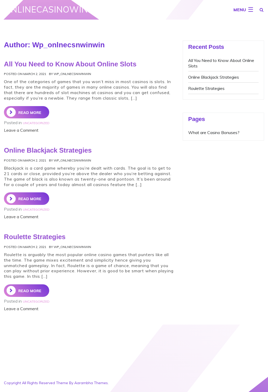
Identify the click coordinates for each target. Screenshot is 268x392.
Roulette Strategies (206, 88)
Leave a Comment (21, 130)
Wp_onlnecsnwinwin (72, 74)
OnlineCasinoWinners (57, 9)
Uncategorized (36, 123)
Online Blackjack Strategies (213, 77)
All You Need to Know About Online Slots (70, 64)
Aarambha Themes (91, 383)
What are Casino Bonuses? (213, 132)
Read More (29, 112)
